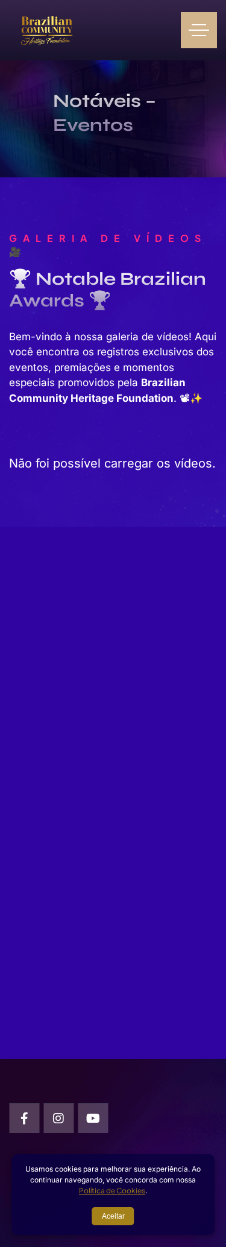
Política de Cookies (112, 1190)
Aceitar (113, 1216)
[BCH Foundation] (46, 30)
